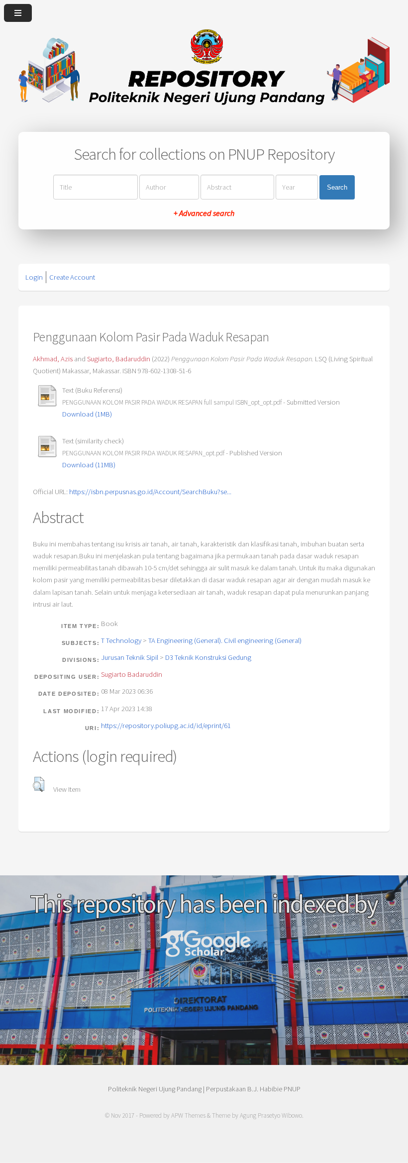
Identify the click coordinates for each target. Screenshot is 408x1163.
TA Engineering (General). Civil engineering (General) (225, 640)
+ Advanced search (204, 213)
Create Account (72, 277)
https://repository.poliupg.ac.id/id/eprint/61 (166, 725)
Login (34, 277)
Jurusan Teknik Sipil (129, 657)
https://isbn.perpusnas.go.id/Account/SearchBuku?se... (150, 491)
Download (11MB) (88, 464)
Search (337, 187)
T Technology (121, 640)
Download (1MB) (87, 414)
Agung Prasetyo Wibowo (271, 1115)
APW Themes (188, 1115)
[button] (38, 784)
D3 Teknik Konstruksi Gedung (208, 657)
